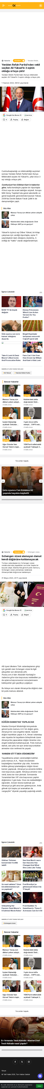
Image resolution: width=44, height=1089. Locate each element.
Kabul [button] (39, 1086)
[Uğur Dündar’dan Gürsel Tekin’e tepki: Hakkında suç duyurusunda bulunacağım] (11, 440)
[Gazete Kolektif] (14, 5)
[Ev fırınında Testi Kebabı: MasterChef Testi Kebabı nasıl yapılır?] (22, 1031)
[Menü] (4, 5)
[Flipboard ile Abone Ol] (28, 115)
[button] (40, 5)
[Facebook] (15, 1061)
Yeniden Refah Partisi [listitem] (22, 373)
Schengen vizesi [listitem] (9, 923)
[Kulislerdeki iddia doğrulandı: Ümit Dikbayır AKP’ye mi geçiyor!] (22, 224)
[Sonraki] (40, 481)
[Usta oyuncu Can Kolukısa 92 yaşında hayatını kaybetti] (22, 481)
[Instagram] (28, 1061)
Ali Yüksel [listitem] (7, 373)
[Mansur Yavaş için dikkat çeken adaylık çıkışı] (22, 215)
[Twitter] (22, 1061)
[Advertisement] (22, 36)
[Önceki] (3, 481)
